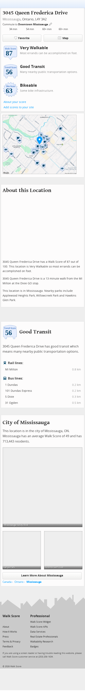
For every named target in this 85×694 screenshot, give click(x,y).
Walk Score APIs (39, 626)
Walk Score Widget (40, 622)
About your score (15, 102)
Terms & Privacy (11, 641)
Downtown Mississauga (33, 24)
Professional (40, 616)
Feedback (8, 646)
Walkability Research (41, 641)
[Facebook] (11, 621)
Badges (34, 646)
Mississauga (12, 19)
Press (6, 636)
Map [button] (65, 38)
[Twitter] (5, 621)
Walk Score (11, 616)
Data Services (37, 631)
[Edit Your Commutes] (51, 24)
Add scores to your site (19, 107)
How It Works (10, 631)
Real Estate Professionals (44, 636)
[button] (39, 140)
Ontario (19, 581)
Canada (7, 581)
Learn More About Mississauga (42, 575)
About (6, 626)
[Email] (17, 621)
